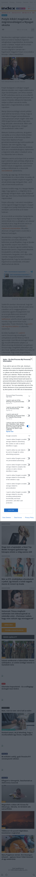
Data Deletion (6, 517)
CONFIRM (11, 510)
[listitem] (18, 396)
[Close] (32, 360)
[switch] (28, 401)
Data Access (18, 517)
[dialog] (18, 438)
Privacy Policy (29, 517)
